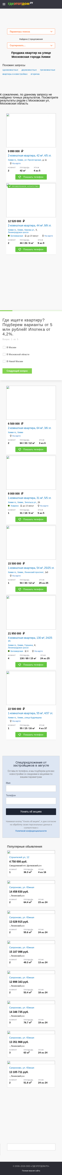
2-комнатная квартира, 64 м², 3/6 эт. (29, 428)
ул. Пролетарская (32, 160)
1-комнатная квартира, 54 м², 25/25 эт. (31, 567)
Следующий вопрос (17, 371)
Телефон (11, 795)
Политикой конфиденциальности (31, 831)
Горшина (28, 645)
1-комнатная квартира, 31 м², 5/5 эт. (29, 498)
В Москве (11, 347)
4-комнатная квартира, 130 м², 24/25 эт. (30, 639)
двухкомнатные (29, 70)
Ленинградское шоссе (18, 232)
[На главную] (24, 4)
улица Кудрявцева (33, 717)
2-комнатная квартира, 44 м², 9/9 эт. (29, 225)
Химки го (12, 160)
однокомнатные (10, 70)
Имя (8, 783)
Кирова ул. (29, 230)
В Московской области (18, 354)
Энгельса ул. (30, 502)
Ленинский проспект (34, 572)
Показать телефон (33, 177)
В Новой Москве (15, 361)
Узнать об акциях (31, 811)
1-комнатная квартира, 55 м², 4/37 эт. (30, 713)
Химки (20, 160)
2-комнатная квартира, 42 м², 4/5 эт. (29, 155)
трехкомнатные (47, 70)
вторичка (35, 74)
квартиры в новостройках (14, 74)
